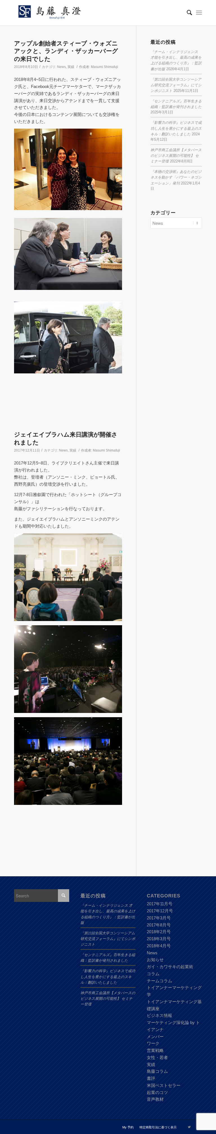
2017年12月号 (160, 910)
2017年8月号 (159, 924)
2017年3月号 (159, 917)
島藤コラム (157, 1071)
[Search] (186, 12)
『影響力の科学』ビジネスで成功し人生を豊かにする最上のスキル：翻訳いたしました (176, 128)
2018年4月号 (159, 945)
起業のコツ (157, 1092)
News (61, 67)
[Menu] (199, 12)
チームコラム (159, 980)
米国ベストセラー (164, 1085)
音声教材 (155, 1099)
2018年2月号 (159, 931)
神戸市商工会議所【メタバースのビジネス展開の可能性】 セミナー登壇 (176, 155)
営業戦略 (155, 1050)
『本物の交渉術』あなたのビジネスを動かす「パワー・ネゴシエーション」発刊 (176, 177)
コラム (153, 973)
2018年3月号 (159, 938)
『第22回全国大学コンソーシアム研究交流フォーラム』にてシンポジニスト (176, 85)
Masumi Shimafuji (104, 67)
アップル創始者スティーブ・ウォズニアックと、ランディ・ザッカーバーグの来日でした (66, 51)
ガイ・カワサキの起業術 (170, 966)
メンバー (155, 1036)
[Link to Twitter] (189, 1127)
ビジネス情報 (159, 1015)
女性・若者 (157, 1057)
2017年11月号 (159, 903)
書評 (151, 1078)
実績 (71, 67)
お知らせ (155, 959)
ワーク (153, 1043)
